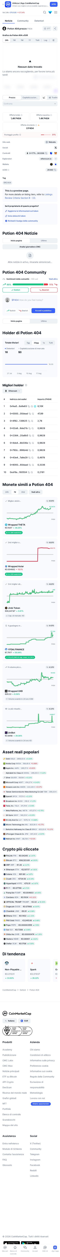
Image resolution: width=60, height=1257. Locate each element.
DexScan (7, 1087)
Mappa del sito (10, 1125)
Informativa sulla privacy (42, 1060)
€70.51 (22, 883)
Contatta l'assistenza (13, 1154)
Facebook (35, 1165)
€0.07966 (23, 906)
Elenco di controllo (11, 1114)
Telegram (34, 1154)
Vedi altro (53, 279)
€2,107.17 (21, 869)
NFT (4, 1103)
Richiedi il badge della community (23, 221)
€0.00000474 (24, 934)
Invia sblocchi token (17, 216)
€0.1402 (20, 916)
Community (35, 1149)
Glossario (7, 1165)
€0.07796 (17, 888)
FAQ (4, 1159)
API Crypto (8, 1082)
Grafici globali (9, 1098)
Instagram (35, 1159)
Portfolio (6, 1109)
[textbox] (33, 302)
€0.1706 (20, 943)
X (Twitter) (35, 1143)
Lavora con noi (37, 1098)
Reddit (33, 1170)
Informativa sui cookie (41, 1071)
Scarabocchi (8, 1119)
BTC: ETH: (22, 12)
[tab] (44, 97)
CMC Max (7, 1065)
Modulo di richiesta (12, 1149)
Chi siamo (35, 1049)
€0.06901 (22, 939)
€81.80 (19, 874)
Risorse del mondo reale (14, 1092)
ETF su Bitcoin (9, 1076)
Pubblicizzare (9, 1055)
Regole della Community (42, 1076)
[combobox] (30, 103)
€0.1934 (21, 897)
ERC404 (7, 182)
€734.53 (20, 879)
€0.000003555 (22, 925)
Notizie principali (10, 1071)
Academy (7, 1049)
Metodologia (36, 1092)
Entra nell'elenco (10, 1143)
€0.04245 (20, 855)
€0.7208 (18, 929)
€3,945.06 (23, 920)
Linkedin (34, 1176)
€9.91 (20, 911)
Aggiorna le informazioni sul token (23, 211)
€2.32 (25, 902)
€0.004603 (23, 892)
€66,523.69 (22, 860)
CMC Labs (7, 1060)
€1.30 (17, 865)
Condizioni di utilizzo (40, 1055)
